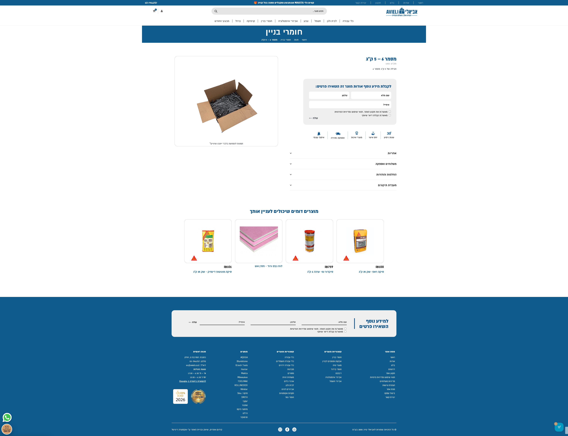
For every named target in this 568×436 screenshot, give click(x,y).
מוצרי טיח (337, 365)
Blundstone (242, 361)
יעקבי (245, 401)
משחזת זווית (288, 377)
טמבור (245, 405)
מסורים (291, 373)
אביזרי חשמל (336, 381)
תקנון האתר (369, 111)
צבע (306, 21)
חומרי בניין (266, 21)
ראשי (420, 2)
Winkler (244, 389)
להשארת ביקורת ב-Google (192, 381)
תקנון (378, 2)
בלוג (392, 2)
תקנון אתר (390, 373)
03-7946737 (151, 2)
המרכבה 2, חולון (191, 357)
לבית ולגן (332, 21)
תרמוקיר (244, 417)
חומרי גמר (289, 397)
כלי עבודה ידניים (286, 365)
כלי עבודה (348, 21)
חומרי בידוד (336, 369)
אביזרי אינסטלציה (288, 21)
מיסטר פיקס (242, 409)
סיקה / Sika (242, 393)
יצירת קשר (360, 2)
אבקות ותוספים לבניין (332, 361)
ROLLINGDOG (241, 385)
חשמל (317, 21)
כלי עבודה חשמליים (285, 361)
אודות (406, 2)
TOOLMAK (243, 381)
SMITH (244, 397)
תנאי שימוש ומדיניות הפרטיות (349, 111)
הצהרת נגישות (389, 385)
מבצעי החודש (221, 21)
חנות (296, 39)
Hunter (244, 369)
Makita (244, 373)
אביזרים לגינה (287, 389)
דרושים (391, 369)
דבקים (339, 373)
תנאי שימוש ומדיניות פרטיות (382, 377)
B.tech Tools (241, 365)
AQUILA (244, 357)
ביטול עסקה (389, 393)
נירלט (245, 413)
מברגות (290, 369)
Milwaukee (242, 377)
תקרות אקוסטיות (286, 393)
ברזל (238, 21)
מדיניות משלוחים (387, 381)
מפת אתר (391, 389)
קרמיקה (251, 21)
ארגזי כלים (289, 381)
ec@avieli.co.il (192, 365)
